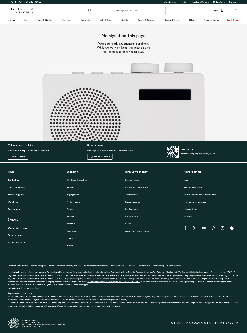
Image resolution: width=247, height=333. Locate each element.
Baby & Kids (105, 20)
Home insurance (132, 201)
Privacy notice (117, 265)
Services (70, 187)
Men (25, 20)
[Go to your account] (222, 10)
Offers (70, 238)
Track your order (15, 235)
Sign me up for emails (100, 157)
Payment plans (132, 180)
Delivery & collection (17, 227)
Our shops (13, 201)
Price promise (14, 209)
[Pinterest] (213, 229)
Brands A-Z (72, 223)
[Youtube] (204, 229)
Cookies (131, 265)
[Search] (89, 10)
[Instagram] (222, 229)
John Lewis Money (199, 2)
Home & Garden (44, 20)
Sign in (216, 10)
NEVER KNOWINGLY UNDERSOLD (25, 2)
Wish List (71, 216)
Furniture (66, 20)
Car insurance (131, 216)
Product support (16, 194)
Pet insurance (131, 209)
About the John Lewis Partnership (200, 194)
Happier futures (191, 209)
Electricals (85, 20)
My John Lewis (219, 2)
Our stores (233, 2)
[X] (194, 229)
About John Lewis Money (137, 231)
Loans (128, 223)
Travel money (131, 194)
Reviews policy (174, 265)
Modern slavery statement (95, 265)
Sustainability (144, 265)
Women (11, 20)
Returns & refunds (16, 242)
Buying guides (73, 194)
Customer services (17, 187)
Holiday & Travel (171, 20)
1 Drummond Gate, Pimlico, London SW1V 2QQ (43, 275)
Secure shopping (38, 265)
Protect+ (188, 216)
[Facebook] (185, 229)
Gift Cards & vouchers (77, 180)
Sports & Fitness (146, 20)
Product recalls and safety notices (65, 265)
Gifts (191, 20)
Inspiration (71, 231)
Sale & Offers (233, 20)
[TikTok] (232, 229)
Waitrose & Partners (193, 187)
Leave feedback (17, 157)
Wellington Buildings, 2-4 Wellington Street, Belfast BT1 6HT (113, 281)
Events (70, 245)
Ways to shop (170, 2)
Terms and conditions (18, 265)
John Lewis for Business (195, 201)
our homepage (112, 51)
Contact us (13, 180)
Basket (70, 209)
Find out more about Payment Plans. (23, 288)
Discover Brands (211, 20)
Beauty (124, 20)
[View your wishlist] (228, 10)
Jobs (186, 180)
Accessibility (158, 265)
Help (184, 2)
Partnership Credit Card (136, 187)
